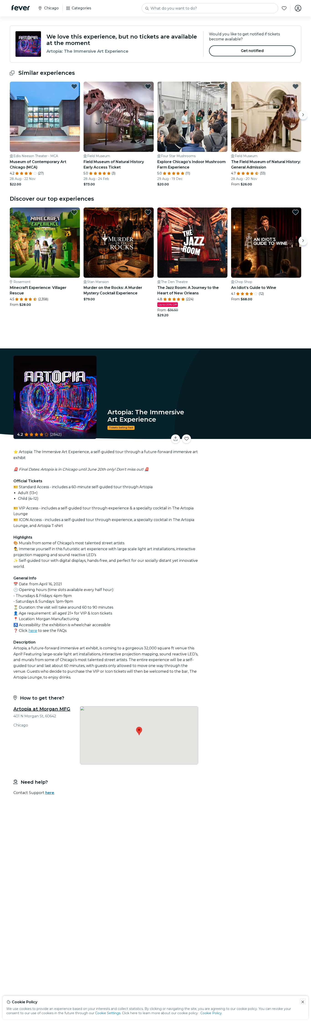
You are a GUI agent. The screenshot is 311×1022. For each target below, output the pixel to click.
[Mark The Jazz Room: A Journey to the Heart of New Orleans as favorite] (222, 212)
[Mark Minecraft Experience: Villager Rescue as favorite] (74, 212)
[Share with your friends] (175, 439)
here (32, 630)
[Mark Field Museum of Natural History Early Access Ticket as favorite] (148, 86)
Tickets (250, 436)
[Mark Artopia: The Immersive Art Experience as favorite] (186, 439)
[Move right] (303, 114)
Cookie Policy (211, 1013)
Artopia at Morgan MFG (41, 709)
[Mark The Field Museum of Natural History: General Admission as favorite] (295, 86)
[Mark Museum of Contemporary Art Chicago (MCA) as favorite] (74, 86)
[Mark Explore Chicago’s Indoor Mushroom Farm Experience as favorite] (222, 86)
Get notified (252, 51)
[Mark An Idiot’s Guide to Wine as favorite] (295, 212)
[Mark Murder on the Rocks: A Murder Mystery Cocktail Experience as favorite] (148, 212)
